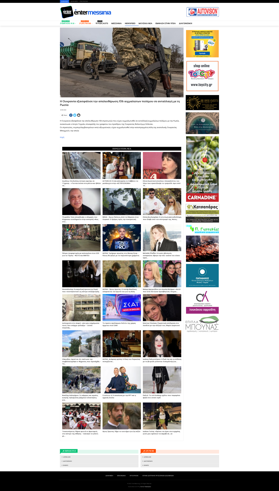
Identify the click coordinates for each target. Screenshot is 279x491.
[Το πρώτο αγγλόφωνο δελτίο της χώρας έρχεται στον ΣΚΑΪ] (122, 307)
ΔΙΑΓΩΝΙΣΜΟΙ (185, 23)
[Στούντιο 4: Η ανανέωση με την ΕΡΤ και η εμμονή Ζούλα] (122, 379)
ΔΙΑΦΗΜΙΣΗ (74, 1)
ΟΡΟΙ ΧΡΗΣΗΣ (134, 476)
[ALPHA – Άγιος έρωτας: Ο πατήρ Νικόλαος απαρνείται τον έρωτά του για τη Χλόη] (122, 273)
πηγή (62, 137)
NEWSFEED (130, 23)
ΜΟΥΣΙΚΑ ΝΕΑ (145, 23)
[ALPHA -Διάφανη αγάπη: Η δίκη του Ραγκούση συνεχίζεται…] (122, 343)
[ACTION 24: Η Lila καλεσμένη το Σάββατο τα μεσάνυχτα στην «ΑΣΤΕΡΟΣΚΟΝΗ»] (122, 165)
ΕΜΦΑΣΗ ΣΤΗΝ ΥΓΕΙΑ (166, 23)
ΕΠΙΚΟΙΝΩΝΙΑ (84, 1)
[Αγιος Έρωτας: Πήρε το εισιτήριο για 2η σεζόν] (122, 416)
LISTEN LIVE (66, 457)
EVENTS (65, 465)
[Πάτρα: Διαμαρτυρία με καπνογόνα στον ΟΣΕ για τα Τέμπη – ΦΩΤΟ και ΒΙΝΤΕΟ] (81, 237)
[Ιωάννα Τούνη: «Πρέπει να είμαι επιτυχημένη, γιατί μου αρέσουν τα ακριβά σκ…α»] (162, 416)
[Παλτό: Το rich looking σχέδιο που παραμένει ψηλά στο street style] (162, 379)
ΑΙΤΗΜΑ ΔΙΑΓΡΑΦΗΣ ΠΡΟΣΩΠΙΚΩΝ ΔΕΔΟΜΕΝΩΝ (158, 476)
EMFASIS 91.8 (68, 22)
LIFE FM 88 (86, 22)
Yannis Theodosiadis (145, 486)
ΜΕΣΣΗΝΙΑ (116, 23)
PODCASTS (102, 22)
